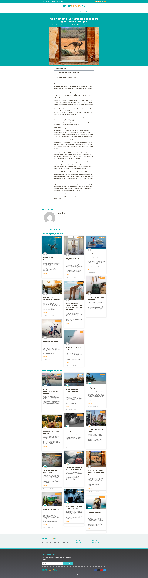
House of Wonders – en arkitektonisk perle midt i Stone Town (72, 391)
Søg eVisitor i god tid (62, 74)
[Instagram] (100, 1)
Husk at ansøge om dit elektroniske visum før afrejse (69, 72)
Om (57, 1)
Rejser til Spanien (79, 542)
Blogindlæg (61, 1)
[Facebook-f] (95, 570)
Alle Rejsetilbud (64, 11)
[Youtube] (101, 570)
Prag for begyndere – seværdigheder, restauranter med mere (51, 391)
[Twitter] (98, 1)
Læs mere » (45, 273)
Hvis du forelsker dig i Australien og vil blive (67, 77)
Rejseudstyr (81, 11)
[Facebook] (96, 1)
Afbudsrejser (48, 1)
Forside (44, 1)
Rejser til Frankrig (95, 540)
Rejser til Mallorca (95, 543)
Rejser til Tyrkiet (78, 543)
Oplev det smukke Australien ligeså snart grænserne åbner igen (96, 472)
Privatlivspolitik (53, 1)
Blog (86, 11)
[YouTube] (102, 1)
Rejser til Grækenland (95, 542)
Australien (84, 24)
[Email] (105, 1)
